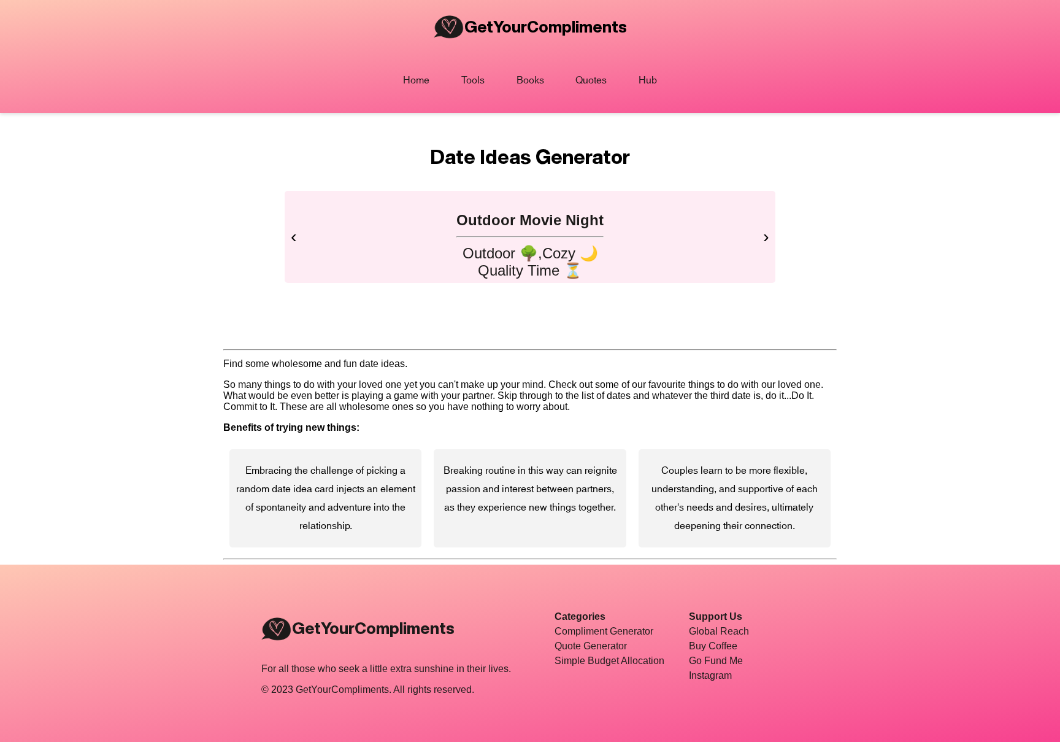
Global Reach (719, 631)
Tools (473, 80)
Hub (648, 80)
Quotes (591, 80)
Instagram (710, 675)
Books (530, 80)
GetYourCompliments (545, 26)
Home (416, 80)
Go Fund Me (716, 660)
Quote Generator (591, 646)
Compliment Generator (604, 631)
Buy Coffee (713, 646)
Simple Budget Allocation (609, 660)
